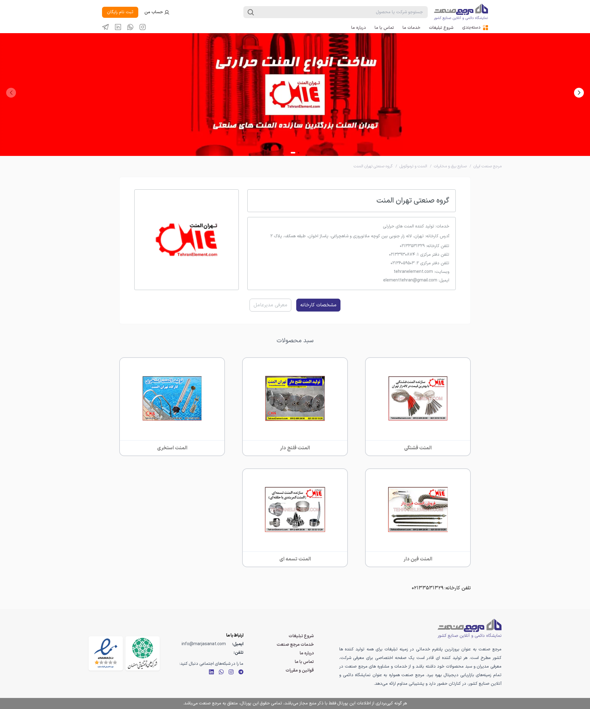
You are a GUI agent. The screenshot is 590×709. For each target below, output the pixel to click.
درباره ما (358, 28)
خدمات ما (411, 28)
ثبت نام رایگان (120, 12)
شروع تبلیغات (441, 28)
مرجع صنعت (210, 703)
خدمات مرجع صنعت (295, 644)
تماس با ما (384, 28)
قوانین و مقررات (299, 670)
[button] (579, 93)
